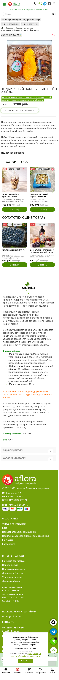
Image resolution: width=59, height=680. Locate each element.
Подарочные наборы (32, 19)
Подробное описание (12, 152)
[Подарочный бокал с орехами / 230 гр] (14, 179)
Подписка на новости (13, 569)
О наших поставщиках (14, 523)
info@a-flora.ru (11, 631)
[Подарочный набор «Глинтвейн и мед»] (29, 62)
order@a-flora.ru (12, 616)
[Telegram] (45, 4)
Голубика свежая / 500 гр (13, 250)
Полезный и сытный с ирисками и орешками (39, 200)
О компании (10, 518)
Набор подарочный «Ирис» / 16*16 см (39, 195)
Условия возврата (12, 577)
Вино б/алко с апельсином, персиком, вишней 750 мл (42, 251)
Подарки (9, 28)
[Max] (49, 4)
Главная (6, 672)
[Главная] (2, 28)
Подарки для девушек (10, 24)
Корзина (29, 672)
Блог (4, 527)
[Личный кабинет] (54, 4)
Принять (25, 660)
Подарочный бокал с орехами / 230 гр (11, 195)
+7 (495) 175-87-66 (13, 627)
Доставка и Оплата (12, 573)
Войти (52, 672)
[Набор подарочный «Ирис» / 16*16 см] (42, 179)
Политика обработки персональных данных (25, 536)
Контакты (7, 540)
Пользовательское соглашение (19, 531)
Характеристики (13, 450)
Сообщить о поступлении (19, 110)
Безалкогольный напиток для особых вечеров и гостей (42, 256)
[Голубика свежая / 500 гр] (14, 235)
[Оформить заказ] (54, 641)
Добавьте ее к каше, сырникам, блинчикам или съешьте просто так (13, 257)
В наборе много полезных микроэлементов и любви (13, 200)
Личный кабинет (11, 581)
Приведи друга (10, 565)
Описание (28, 287)
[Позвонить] (35, 4)
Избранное (41, 672)
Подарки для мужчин (30, 24)
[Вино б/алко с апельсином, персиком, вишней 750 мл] (42, 235)
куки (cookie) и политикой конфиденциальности (25, 654)
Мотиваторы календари (11, 19)
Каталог (17, 672)
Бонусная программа (13, 561)
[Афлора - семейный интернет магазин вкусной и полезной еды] (14, 4)
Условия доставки (14, 457)
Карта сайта (8, 544)
